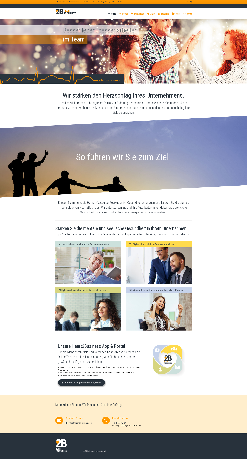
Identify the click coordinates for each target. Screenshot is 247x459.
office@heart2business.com (68, 2)
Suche (187, 2)
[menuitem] (113, 13)
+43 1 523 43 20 (88, 2)
